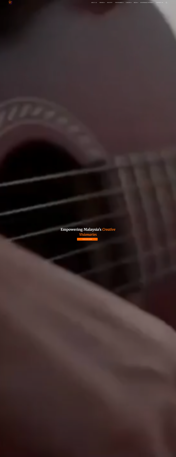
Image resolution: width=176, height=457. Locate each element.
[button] (103, 2)
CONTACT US (159, 2)
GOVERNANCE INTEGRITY (147, 2)
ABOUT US (94, 2)
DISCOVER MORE (87, 239)
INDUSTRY (109, 2)
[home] (10, 3)
